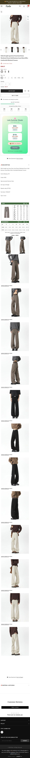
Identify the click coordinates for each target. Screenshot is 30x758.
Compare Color (25, 42)
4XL (22, 77)
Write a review (15, 707)
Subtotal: (2, 86)
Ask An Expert (20, 158)
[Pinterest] (2, 732)
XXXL (19, 77)
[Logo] (8, 6)
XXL (15, 77)
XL (11, 77)
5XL (2, 77)
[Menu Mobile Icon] (1, 6)
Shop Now (15, 147)
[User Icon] (24, 6)
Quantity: (2, 81)
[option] (15, 29)
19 (3, 99)
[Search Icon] (20, 6)
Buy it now (15, 95)
